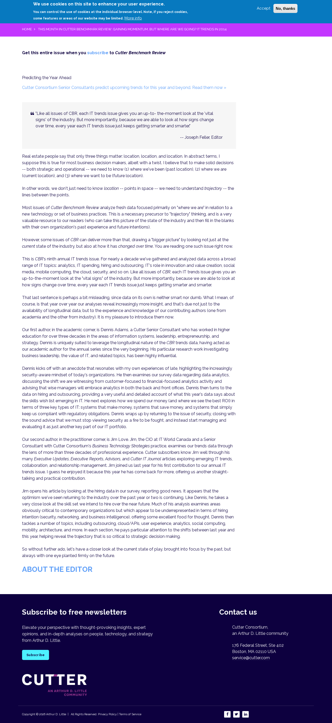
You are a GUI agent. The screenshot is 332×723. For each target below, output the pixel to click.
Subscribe (35, 655)
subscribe (97, 52)
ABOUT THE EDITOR (57, 569)
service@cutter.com (251, 657)
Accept (263, 8)
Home (27, 29)
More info (133, 18)
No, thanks (285, 8)
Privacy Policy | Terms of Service (119, 714)
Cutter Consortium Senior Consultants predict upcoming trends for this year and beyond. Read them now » (124, 87)
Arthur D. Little (55, 714)
